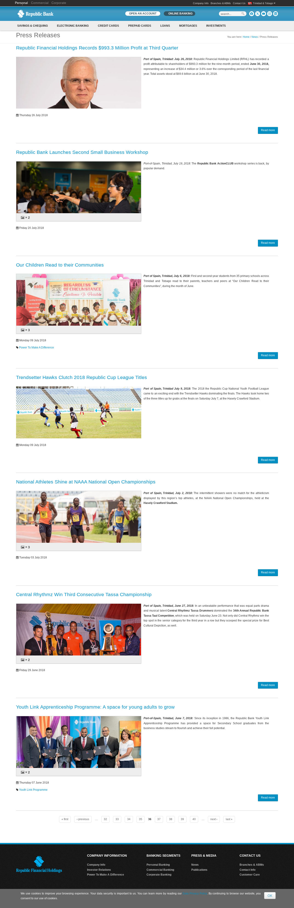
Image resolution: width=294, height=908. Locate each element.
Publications (199, 869)
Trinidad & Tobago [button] (263, 3)
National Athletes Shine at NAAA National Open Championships (85, 481)
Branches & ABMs (221, 3)
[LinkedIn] (275, 13)
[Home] (35, 13)
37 (159, 819)
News (255, 36)
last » (229, 819)
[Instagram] (269, 13)
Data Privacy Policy (195, 893)
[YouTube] (263, 13)
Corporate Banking (159, 874)
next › (213, 819)
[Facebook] (251, 13)
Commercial (39, 3)
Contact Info (247, 869)
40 (194, 819)
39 (182, 819)
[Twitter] (257, 13)
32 (105, 819)
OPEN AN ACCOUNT (142, 13)
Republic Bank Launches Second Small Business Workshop (82, 152)
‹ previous (83, 819)
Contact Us (239, 3)
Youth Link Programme (33, 789)
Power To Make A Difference (36, 347)
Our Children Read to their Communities (60, 264)
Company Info (201, 3)
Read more (268, 130)
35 (140, 819)
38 (170, 819)
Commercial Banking (160, 869)
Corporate (58, 3)
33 (117, 819)
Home (246, 36)
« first (65, 819)
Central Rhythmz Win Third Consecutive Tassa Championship (84, 594)
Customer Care (250, 874)
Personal (22, 3)
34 (128, 819)
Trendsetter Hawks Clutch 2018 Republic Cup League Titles (81, 377)
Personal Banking (158, 864)
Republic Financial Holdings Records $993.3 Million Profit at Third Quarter (97, 47)
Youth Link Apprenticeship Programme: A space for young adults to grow (95, 707)
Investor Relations (99, 869)
